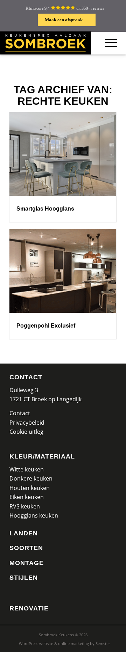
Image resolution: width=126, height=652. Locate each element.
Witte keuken (26, 469)
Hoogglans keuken (33, 515)
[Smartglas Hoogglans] (62, 154)
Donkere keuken (30, 478)
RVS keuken (24, 506)
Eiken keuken (26, 497)
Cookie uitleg (26, 431)
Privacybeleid (26, 422)
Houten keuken (29, 488)
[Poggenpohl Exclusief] (62, 271)
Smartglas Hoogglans (45, 209)
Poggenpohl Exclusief (45, 326)
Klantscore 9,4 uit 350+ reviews (65, 8)
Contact (25, 377)
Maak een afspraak (64, 19)
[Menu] (111, 42)
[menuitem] (64, 643)
